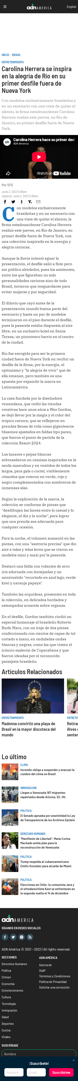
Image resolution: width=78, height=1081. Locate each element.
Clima (24, 765)
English (71, 7)
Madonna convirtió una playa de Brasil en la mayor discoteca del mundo (29, 729)
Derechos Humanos (32, 833)
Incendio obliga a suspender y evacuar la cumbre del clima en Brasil (47, 772)
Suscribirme (61, 1072)
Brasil (16, 55)
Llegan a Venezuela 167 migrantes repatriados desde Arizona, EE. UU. (43, 794)
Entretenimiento (13, 62)
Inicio (5, 55)
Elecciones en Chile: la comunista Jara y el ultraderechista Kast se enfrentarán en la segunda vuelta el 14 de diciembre (47, 889)
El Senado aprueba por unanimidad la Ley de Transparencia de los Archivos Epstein (47, 817)
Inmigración (28, 788)
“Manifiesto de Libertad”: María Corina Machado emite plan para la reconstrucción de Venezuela (45, 843)
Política (26, 810)
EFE (10, 184)
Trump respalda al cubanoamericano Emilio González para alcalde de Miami (45, 864)
